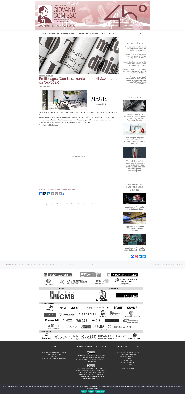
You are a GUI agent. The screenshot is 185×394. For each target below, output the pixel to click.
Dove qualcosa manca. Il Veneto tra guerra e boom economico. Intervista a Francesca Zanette (134, 117)
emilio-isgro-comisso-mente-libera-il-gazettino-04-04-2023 (57, 189)
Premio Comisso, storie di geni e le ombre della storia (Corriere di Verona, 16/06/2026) (134, 71)
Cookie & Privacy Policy (127, 368)
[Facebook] (132, 257)
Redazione (45, 86)
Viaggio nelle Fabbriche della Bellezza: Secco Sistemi (134, 228)
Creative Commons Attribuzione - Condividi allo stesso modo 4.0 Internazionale (90, 359)
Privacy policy (100, 391)
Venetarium (134, 97)
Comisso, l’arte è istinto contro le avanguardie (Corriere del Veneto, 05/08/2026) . (135, 48)
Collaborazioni (54, 356)
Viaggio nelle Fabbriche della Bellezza (134, 187)
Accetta (84, 391)
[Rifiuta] (183, 389)
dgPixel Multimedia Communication (57, 358)
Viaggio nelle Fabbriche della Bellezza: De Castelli (134, 249)
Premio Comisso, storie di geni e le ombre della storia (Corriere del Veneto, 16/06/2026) (134, 63)
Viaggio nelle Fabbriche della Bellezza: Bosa (134, 208)
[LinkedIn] (140, 257)
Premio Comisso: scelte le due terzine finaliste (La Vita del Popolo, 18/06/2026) (135, 56)
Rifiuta (91, 391)
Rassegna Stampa (134, 43)
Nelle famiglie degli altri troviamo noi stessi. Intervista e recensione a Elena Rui (134, 140)
